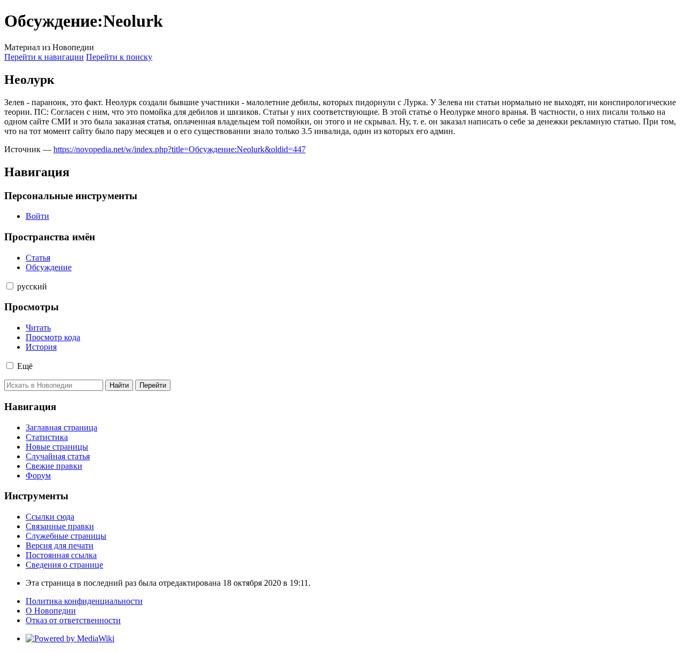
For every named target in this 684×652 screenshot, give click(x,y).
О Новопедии (51, 610)
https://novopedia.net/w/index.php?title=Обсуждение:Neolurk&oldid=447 (179, 149)
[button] (9, 285)
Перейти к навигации (44, 56)
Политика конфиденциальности (84, 601)
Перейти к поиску (119, 56)
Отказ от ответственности (73, 620)
